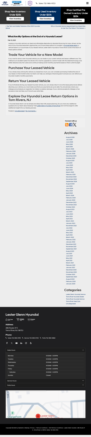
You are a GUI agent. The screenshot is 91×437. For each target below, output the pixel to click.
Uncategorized (20, 111)
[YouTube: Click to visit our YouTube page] (17, 343)
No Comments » (31, 111)
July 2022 (69, 228)
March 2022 (70, 237)
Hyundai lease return (71, 45)
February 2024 (71, 198)
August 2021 (70, 251)
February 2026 (71, 151)
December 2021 (71, 244)
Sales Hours (11, 350)
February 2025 (70, 174)
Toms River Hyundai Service (75, 299)
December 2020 (71, 270)
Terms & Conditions (42, 428)
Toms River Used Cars (73, 301)
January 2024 (70, 200)
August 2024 (70, 184)
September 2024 (71, 181)
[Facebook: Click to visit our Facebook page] (7, 343)
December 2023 (71, 202)
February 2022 (70, 240)
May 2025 (69, 167)
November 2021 (71, 247)
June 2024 (69, 188)
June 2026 (69, 142)
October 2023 (70, 207)
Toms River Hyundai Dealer (75, 297)
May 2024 (69, 191)
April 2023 (69, 219)
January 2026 (70, 154)
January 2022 (70, 242)
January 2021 (70, 267)
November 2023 (71, 205)
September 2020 (71, 277)
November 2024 (71, 179)
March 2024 (70, 195)
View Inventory (15, 19)
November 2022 (71, 226)
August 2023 (70, 209)
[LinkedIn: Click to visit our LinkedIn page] (21, 343)
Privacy (32, 428)
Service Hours (11, 381)
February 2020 (71, 281)
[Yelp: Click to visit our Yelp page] (31, 343)
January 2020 (70, 284)
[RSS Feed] (67, 125)
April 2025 (69, 170)
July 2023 (69, 212)
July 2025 (69, 163)
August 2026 (70, 137)
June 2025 (69, 165)
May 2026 (69, 144)
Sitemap (27, 428)
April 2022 (69, 235)
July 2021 (69, 253)
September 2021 (71, 249)
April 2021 (69, 260)
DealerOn (21, 428)
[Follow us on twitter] (74, 125)
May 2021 (69, 258)
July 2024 (69, 186)
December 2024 (71, 177)
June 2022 (69, 230)
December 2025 (71, 156)
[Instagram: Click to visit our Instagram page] (26, 343)
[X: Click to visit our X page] (12, 343)
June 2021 (69, 256)
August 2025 (70, 160)
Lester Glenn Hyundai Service (75, 294)
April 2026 (69, 147)
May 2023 (69, 216)
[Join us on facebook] (70, 125)
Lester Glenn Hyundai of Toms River (48, 106)
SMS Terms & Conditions (56, 428)
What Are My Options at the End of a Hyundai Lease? (35, 36)
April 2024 (69, 193)
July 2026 (69, 140)
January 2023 (70, 223)
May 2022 (69, 233)
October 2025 (70, 158)
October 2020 (70, 274)
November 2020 (71, 272)
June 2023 (69, 214)
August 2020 (70, 279)
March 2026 (70, 149)
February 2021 (70, 265)
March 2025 (70, 172)
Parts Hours (11, 385)
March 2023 (70, 221)
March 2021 (70, 263)
